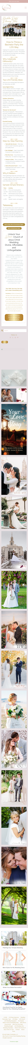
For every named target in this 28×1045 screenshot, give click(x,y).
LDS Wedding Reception (10, 1021)
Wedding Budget (8, 1026)
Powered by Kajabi (14, 1041)
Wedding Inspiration (8, 1027)
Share (5, 342)
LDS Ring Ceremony (14, 1017)
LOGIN (5, 1017)
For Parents (21, 1021)
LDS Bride (14, 1019)
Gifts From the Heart (18, 1024)
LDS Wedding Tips (19, 1026)
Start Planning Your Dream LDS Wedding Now (14, 317)
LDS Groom (22, 1019)
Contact (18, 1029)
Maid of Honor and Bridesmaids (11, 1022)
